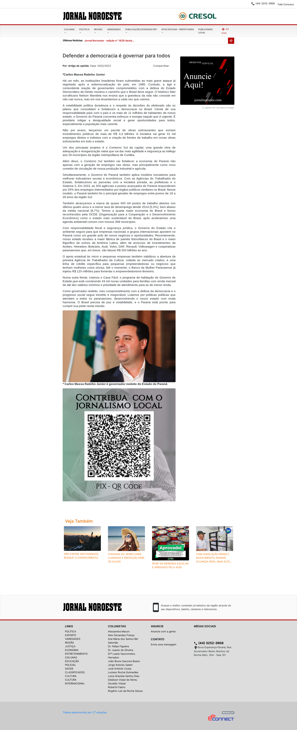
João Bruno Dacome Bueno (124, 661)
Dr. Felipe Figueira (118, 646)
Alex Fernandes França (121, 635)
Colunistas (117, 626)
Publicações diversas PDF (141, 29)
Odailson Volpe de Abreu (122, 679)
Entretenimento (76, 653)
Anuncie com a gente (163, 631)
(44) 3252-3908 (209, 643)
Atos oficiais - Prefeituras (177, 29)
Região (98, 29)
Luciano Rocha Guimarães (123, 672)
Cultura (70, 676)
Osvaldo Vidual (117, 683)
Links (69, 626)
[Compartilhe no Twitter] (173, 66)
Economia (71, 650)
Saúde (69, 668)
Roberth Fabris (116, 687)
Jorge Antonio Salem (120, 664)
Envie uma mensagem (163, 644)
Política (84, 29)
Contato (157, 639)
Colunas (69, 29)
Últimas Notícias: (73, 40)
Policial (70, 664)
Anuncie (157, 626)
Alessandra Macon (118, 631)
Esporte (70, 635)
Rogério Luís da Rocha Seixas (125, 690)
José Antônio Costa (119, 668)
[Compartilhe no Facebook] (175, 66)
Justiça (70, 646)
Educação (72, 661)
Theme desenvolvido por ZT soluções (85, 712)
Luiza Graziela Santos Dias (123, 676)
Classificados (75, 672)
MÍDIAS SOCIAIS (205, 626)
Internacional (75, 683)
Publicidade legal (205, 31)
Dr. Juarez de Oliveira (120, 650)
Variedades (114, 29)
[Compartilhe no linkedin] (171, 66)
